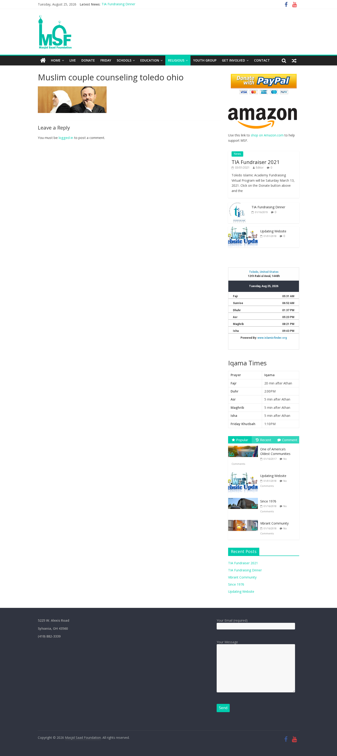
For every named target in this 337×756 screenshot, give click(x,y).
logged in (66, 137)
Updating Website (273, 231)
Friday (105, 60)
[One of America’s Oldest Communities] (244, 446)
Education (149, 60)
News (237, 154)
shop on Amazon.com (267, 135)
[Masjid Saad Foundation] (43, 60)
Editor (260, 167)
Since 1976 (268, 501)
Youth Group (204, 60)
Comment (289, 439)
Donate (88, 60)
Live (72, 60)
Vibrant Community (116, 5)
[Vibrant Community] (244, 520)
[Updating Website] (243, 229)
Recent (265, 439)
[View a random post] (294, 60)
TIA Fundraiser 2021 (256, 161)
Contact (262, 60)
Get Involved (233, 60)
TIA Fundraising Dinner (268, 207)
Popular (242, 439)
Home (56, 60)
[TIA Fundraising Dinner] (238, 205)
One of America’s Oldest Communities (275, 451)
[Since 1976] (244, 498)
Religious (176, 60)
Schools (124, 60)
